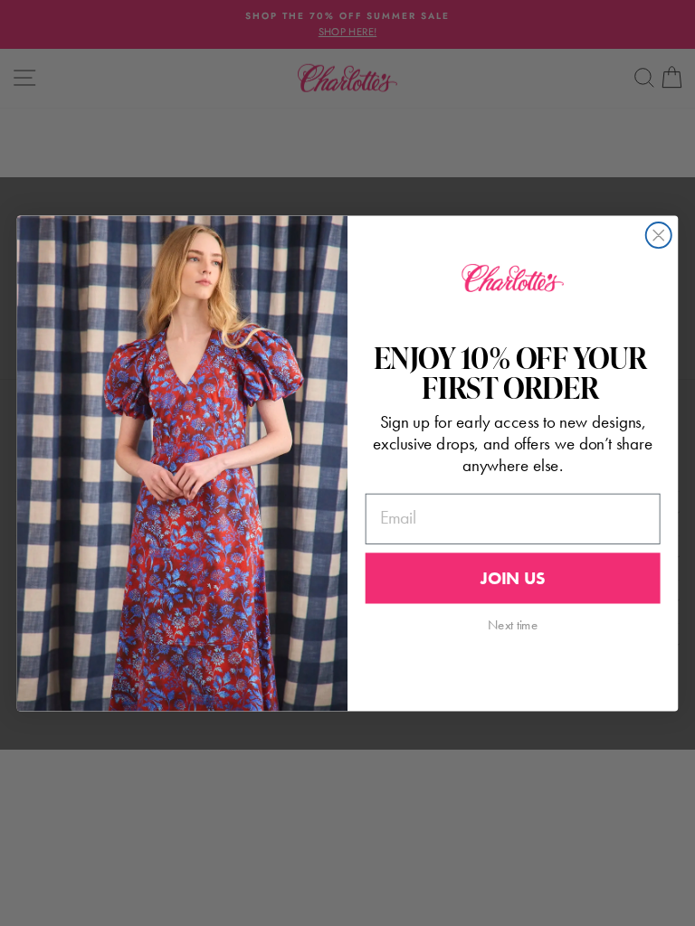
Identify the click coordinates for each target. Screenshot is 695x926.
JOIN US (513, 578)
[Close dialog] (658, 235)
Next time (513, 624)
